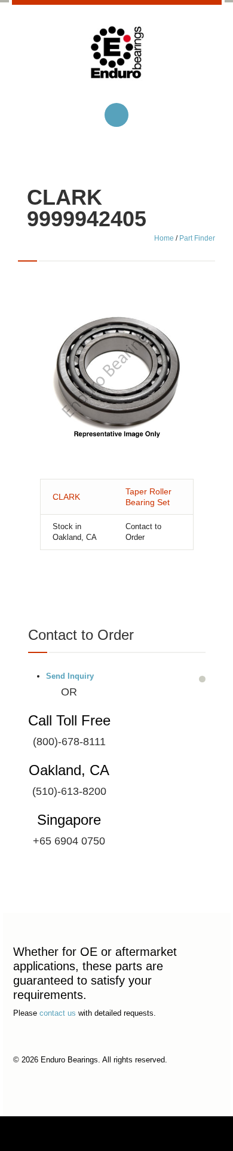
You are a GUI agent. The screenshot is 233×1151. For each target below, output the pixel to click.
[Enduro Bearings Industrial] (117, 62)
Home (164, 238)
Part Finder (197, 238)
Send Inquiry (70, 676)
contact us (57, 1013)
